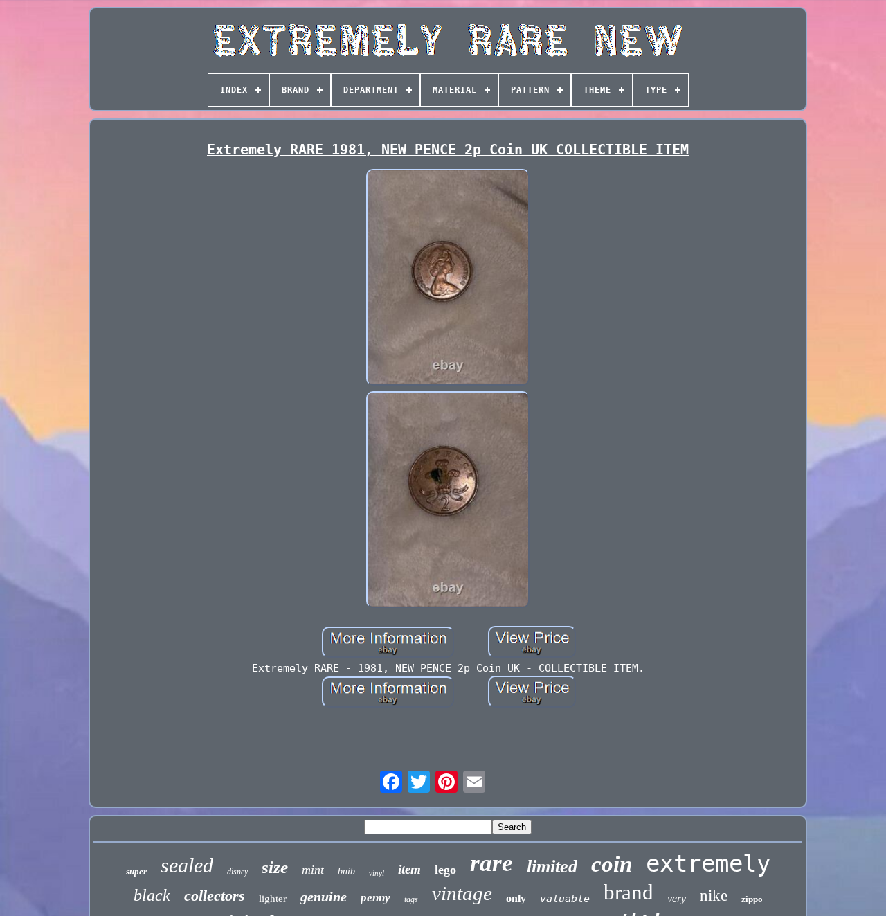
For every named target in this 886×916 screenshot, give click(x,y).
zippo (752, 899)
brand (628, 892)
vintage (462, 893)
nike (713, 895)
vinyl (376, 873)
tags (411, 899)
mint (313, 870)
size (275, 867)
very (676, 898)
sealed (187, 865)
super (136, 871)
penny (375, 897)
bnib (346, 871)
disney (237, 872)
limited (552, 866)
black (152, 895)
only (516, 898)
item (409, 869)
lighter (273, 898)
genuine (323, 896)
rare (491, 863)
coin (611, 864)
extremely (708, 863)
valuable (565, 898)
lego (445, 870)
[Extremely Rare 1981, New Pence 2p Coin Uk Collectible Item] (448, 279)
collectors (214, 895)
